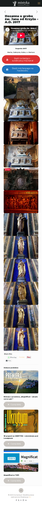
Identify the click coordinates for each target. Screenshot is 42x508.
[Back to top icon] (21, 490)
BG (30, 497)
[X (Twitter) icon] (18, 500)
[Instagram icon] (23, 500)
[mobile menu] (39, 3)
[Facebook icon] (16, 500)
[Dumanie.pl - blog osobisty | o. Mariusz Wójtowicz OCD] (21, 3)
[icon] (26, 500)
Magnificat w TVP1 (11, 475)
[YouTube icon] (21, 500)
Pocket (22, 357)
